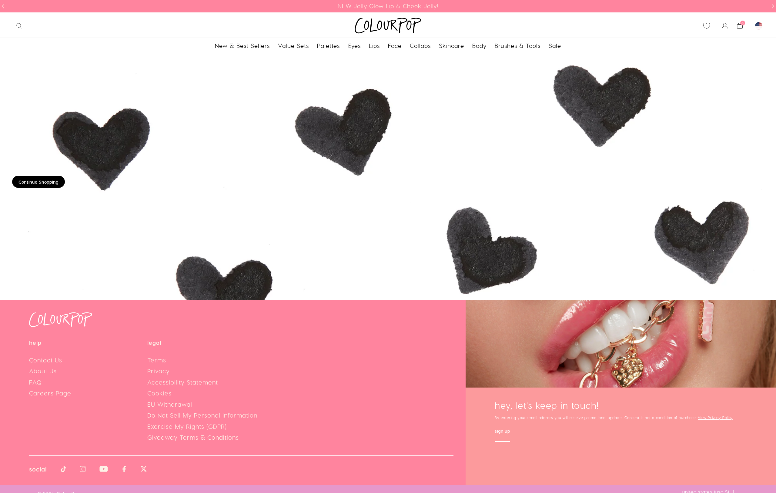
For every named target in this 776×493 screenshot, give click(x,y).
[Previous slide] (3, 6)
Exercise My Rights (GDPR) (187, 426)
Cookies (159, 393)
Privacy (158, 371)
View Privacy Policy (715, 417)
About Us (43, 371)
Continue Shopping (38, 182)
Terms (156, 360)
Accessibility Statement (182, 382)
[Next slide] (773, 6)
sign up (502, 432)
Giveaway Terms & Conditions (193, 437)
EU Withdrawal (169, 404)
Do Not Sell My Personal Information (202, 415)
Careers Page (50, 393)
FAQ (35, 382)
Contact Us (45, 360)
